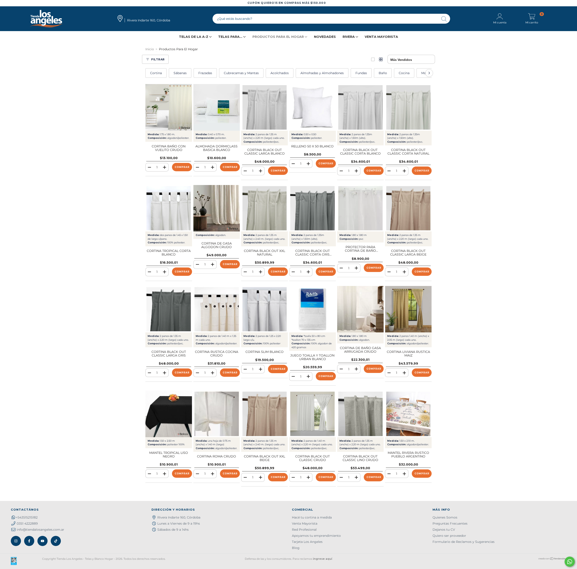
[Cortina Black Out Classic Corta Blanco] (360, 107)
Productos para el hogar (278, 37)
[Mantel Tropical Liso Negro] (168, 414)
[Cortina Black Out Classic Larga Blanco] (264, 107)
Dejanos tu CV (444, 529)
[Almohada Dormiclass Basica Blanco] (216, 107)
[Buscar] (444, 19)
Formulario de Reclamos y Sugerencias (464, 542)
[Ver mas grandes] (372, 59)
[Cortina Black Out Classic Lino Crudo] (360, 414)
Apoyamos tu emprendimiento (316, 535)
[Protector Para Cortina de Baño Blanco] (360, 208)
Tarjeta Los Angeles (307, 542)
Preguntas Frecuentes (450, 523)
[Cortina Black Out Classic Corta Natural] (408, 107)
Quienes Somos (445, 517)
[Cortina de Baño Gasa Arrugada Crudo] (360, 309)
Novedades (325, 37)
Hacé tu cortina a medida (312, 517)
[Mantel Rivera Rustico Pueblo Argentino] (408, 414)
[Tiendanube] (552, 559)
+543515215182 (27, 517)
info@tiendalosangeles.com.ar (40, 529)
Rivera (349, 37)
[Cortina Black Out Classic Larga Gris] (168, 309)
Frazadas (205, 73)
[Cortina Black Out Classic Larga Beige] (408, 208)
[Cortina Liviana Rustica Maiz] (408, 309)
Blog (296, 548)
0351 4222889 (27, 523)
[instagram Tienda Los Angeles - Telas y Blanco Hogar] (16, 541)
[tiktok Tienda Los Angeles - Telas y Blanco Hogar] (56, 541)
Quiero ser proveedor (449, 535)
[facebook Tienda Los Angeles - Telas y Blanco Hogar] (29, 541)
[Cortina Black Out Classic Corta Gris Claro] (312, 208)
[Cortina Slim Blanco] (264, 309)
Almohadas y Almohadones (322, 73)
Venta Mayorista (381, 37)
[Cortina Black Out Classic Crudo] (312, 414)
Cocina (404, 73)
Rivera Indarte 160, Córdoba (178, 517)
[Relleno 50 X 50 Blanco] (312, 107)
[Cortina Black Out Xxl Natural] (264, 208)
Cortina (156, 73)
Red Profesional (304, 529)
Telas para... (230, 37)
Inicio (149, 49)
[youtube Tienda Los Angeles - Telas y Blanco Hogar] (42, 541)
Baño (383, 73)
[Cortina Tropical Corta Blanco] (168, 208)
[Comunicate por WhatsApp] (570, 562)
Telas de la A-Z (194, 37)
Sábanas (180, 73)
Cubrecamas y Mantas (241, 73)
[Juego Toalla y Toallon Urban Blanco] (312, 309)
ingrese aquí (322, 558)
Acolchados (279, 73)
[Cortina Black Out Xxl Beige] (264, 414)
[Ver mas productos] (380, 59)
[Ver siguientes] (429, 73)
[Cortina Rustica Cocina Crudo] (216, 309)
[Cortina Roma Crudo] (216, 414)
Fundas (361, 73)
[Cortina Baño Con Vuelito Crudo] (168, 107)
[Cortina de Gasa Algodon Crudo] (216, 208)
